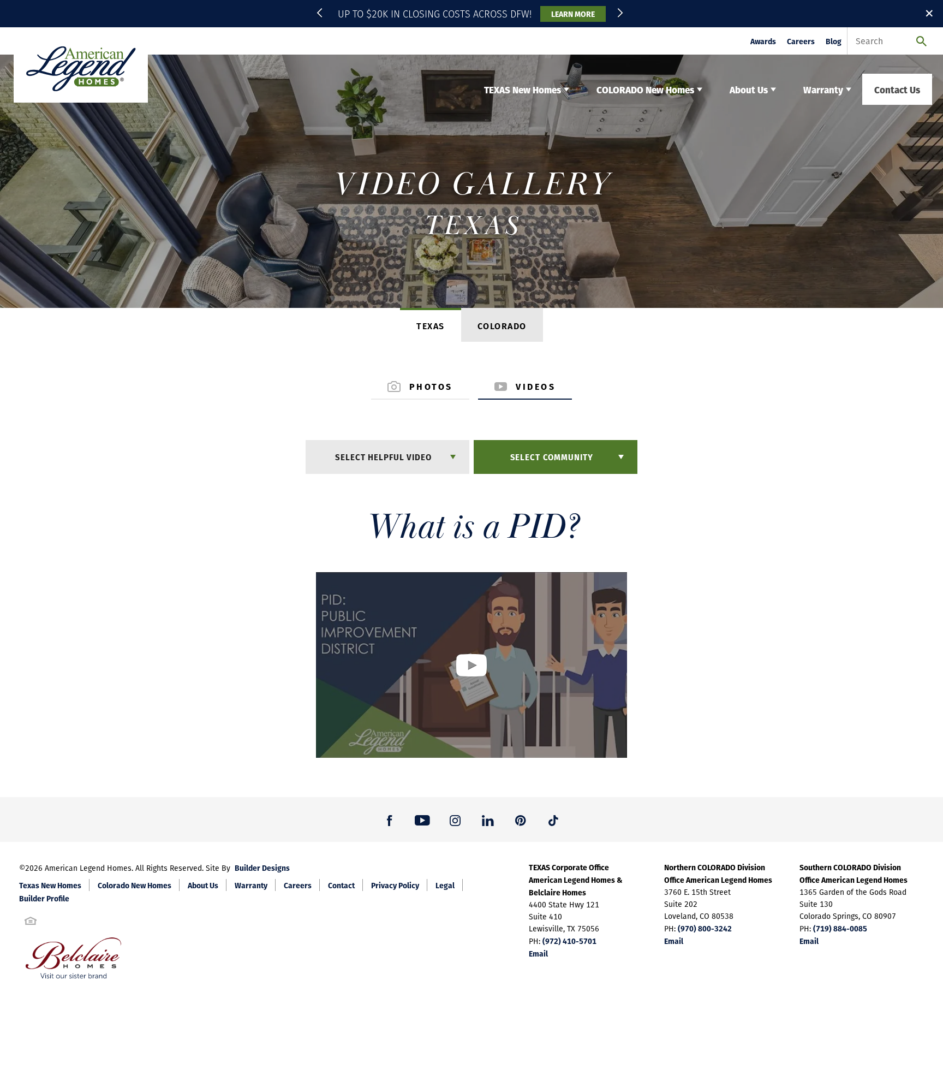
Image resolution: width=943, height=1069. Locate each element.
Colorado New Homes (134, 885)
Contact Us (897, 89)
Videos (536, 386)
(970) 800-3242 (705, 928)
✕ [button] (929, 13)
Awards (763, 41)
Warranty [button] (823, 89)
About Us (203, 885)
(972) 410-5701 (569, 941)
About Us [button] (749, 89)
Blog (833, 41)
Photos (431, 386)
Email (538, 953)
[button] (321, 13)
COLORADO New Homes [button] (645, 89)
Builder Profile (44, 898)
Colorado (502, 325)
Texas (430, 325)
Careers (801, 41)
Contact (341, 885)
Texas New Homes (50, 885)
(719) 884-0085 (840, 928)
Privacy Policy (395, 885)
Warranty (251, 885)
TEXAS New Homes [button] (522, 89)
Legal (445, 885)
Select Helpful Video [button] (383, 456)
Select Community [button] (551, 456)
